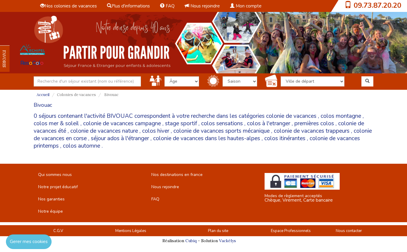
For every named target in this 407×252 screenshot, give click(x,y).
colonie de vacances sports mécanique (221, 131)
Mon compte (248, 6)
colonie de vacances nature (104, 131)
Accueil (43, 94)
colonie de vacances (291, 116)
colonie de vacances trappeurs (311, 131)
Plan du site (218, 231)
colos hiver (155, 131)
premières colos (314, 123)
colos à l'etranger (268, 123)
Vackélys (227, 240)
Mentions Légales (130, 231)
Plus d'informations (130, 6)
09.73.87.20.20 (377, 5)
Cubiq (191, 240)
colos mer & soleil (56, 123)
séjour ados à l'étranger (120, 138)
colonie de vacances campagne (122, 123)
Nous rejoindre (204, 6)
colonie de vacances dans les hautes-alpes (206, 138)
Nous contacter (349, 231)
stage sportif (181, 123)
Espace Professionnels (291, 231)
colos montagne (341, 116)
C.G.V (58, 231)
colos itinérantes (284, 138)
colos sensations (222, 123)
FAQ (169, 6)
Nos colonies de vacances (71, 6)
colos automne (81, 146)
